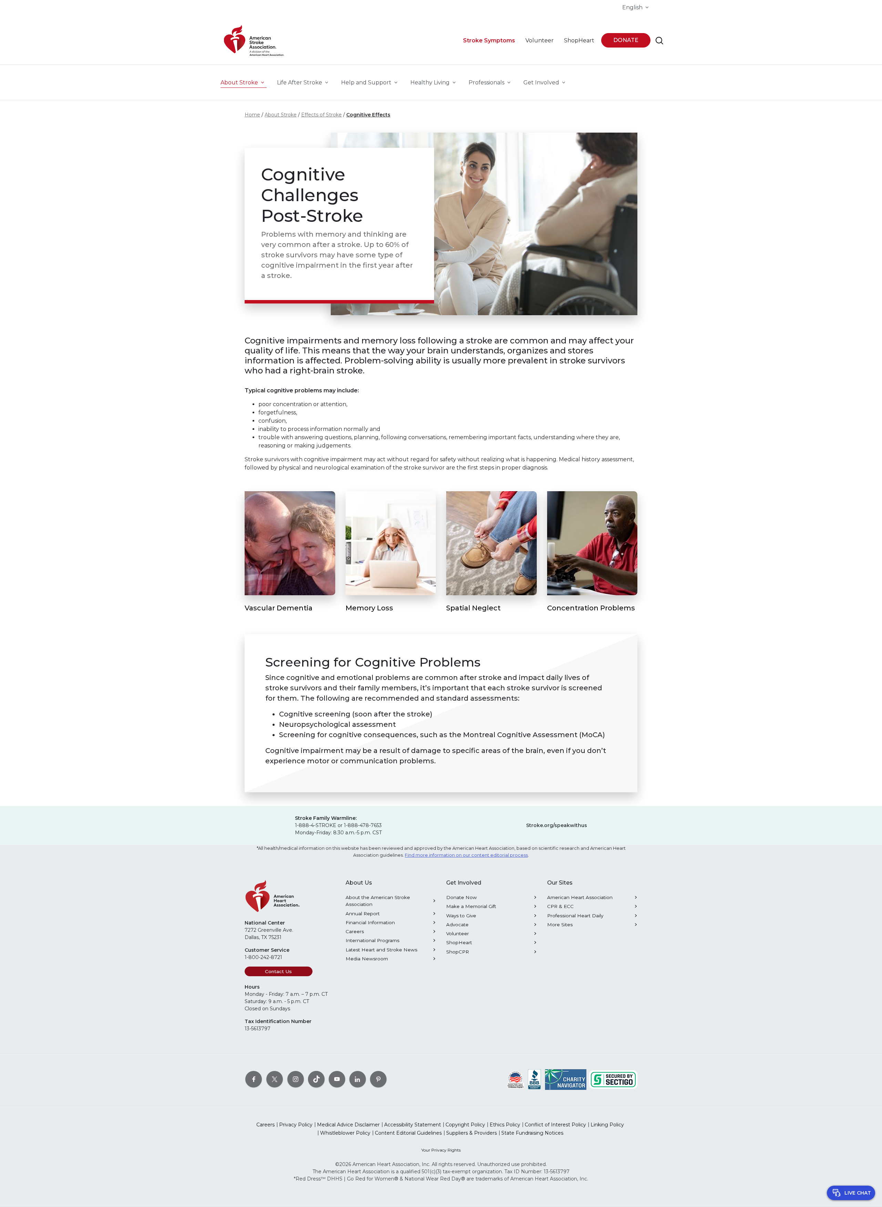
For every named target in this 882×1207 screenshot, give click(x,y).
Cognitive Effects (368, 115)
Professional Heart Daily (575, 915)
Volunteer (457, 933)
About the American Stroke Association (378, 901)
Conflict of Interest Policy (555, 1125)
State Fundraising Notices (532, 1133)
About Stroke (281, 115)
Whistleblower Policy (345, 1133)
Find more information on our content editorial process (466, 855)
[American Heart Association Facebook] (254, 1079)
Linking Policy (607, 1125)
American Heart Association (580, 897)
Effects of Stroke (321, 115)
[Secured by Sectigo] (613, 1079)
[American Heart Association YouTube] (337, 1079)
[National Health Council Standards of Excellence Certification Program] (515, 1079)
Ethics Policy (505, 1125)
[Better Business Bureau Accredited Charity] (534, 1079)
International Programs (372, 940)
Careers (355, 931)
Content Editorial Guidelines (408, 1133)
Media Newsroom (367, 958)
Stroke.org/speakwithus (556, 825)
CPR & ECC (560, 906)
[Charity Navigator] (565, 1079)
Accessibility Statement (412, 1125)
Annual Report (363, 913)
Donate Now (461, 897)
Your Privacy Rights (441, 1150)
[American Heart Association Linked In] (358, 1079)
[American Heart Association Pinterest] (378, 1079)
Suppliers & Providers (471, 1133)
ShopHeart (459, 942)
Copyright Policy (465, 1125)
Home (252, 115)
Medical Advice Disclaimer (348, 1125)
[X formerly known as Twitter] (274, 1079)
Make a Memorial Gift (471, 906)
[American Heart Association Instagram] (296, 1079)
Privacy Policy (295, 1125)
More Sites (560, 924)
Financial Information (370, 922)
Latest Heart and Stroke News (381, 949)
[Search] (659, 41)
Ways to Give (461, 915)
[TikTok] (316, 1079)
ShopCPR (457, 952)
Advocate (457, 924)
